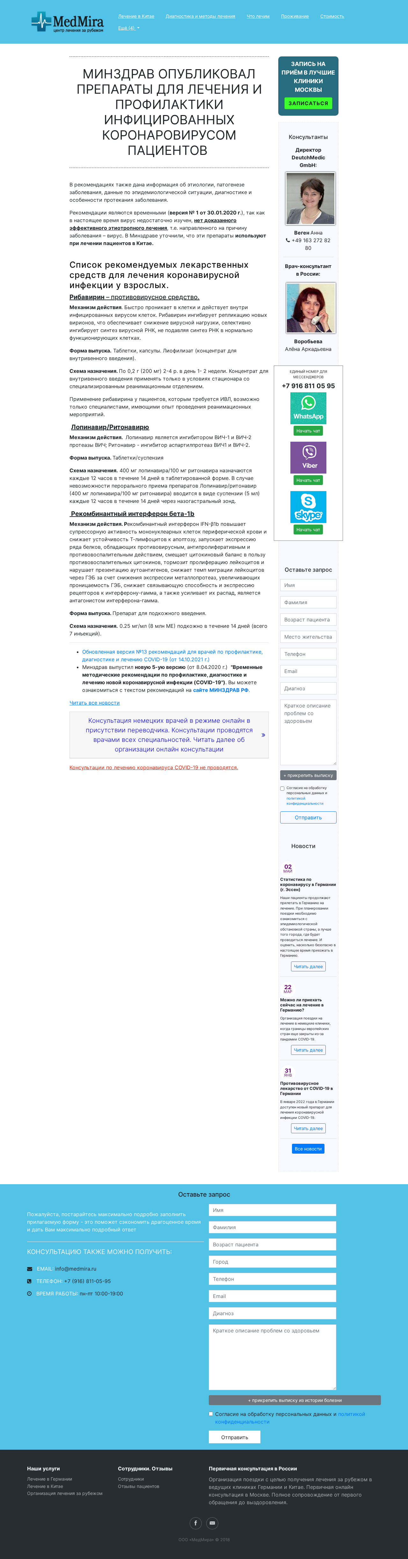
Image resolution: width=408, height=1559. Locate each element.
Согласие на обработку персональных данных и (307, 796)
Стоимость (332, 16)
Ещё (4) (127, 28)
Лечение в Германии (49, 1479)
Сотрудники (131, 1479)
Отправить (308, 817)
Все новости (308, 1148)
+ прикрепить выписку (308, 775)
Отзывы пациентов (138, 1486)
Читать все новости (94, 703)
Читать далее (308, 966)
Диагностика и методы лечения (200, 16)
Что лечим (258, 16)
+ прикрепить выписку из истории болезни (295, 1400)
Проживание (295, 16)
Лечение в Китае (136, 16)
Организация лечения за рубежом (65, 1493)
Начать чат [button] (308, 430)
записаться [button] (308, 103)
